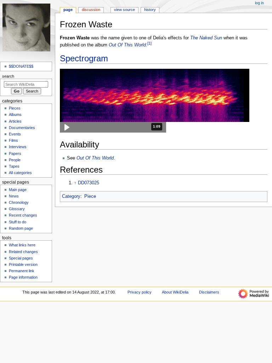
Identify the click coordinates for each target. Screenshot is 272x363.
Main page (18, 190)
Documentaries (22, 127)
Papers (15, 153)
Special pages (21, 258)
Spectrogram (84, 58)
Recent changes (23, 215)
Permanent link (21, 271)
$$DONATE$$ (21, 66)
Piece (90, 196)
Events (15, 134)
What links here (22, 245)
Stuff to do (17, 222)
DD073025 (88, 182)
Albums (15, 114)
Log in (259, 3)
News (14, 196)
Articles (15, 121)
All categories (20, 173)
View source (124, 9)
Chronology (19, 202)
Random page (21, 228)
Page (68, 9)
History (150, 9)
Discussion (91, 9)
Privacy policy (140, 292)
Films (13, 140)
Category (71, 196)
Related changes (23, 252)
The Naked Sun (206, 37)
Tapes (14, 166)
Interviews (18, 147)
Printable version (23, 264)
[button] (113, 127)
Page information (23, 277)
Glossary (17, 209)
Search (8, 76)
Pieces (15, 108)
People (15, 160)
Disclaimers (209, 292)
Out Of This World (127, 45)
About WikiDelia (175, 292)
